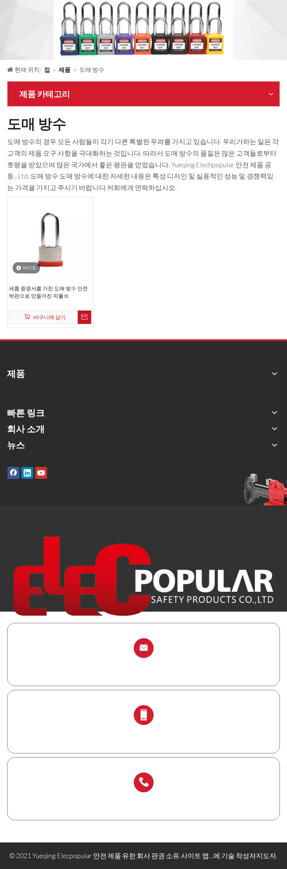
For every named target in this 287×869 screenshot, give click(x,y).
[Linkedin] (27, 472)
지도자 (266, 855)
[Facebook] (13, 472)
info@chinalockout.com (143, 665)
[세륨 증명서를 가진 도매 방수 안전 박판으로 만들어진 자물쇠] (50, 239)
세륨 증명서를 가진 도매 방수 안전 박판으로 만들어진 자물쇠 (48, 292)
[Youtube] (41, 472)
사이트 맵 (195, 855)
